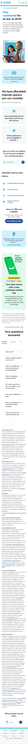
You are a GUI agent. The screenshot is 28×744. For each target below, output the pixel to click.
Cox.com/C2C (19, 597)
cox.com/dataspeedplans (10, 513)
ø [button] (17, 140)
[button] (20, 3)
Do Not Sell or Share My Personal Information (14, 742)
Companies (21, 733)
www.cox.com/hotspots (10, 618)
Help (22, 730)
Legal (13, 736)
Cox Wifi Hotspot (10, 617)
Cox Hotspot (14, 688)
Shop (5, 730)
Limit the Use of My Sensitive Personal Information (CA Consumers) (14, 740)
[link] (2, 2)
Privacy (22, 736)
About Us (5, 733)
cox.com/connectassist (10, 666)
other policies (21, 563)
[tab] (4, 342)
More (13, 733)
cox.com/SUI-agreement (8, 563)
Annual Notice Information (8, 703)
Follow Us (5, 736)
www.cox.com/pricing (7, 444)
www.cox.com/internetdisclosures (15, 544)
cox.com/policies (6, 565)
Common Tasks (13, 730)
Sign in (5, 151)
